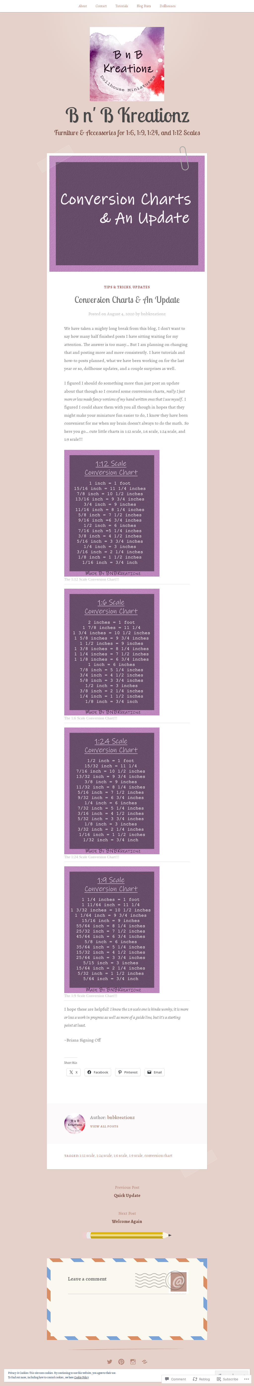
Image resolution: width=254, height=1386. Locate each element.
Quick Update (127, 1191)
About (83, 6)
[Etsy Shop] (145, 1360)
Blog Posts (144, 6)
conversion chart (158, 1155)
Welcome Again (127, 1217)
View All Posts (104, 1126)
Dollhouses (168, 6)
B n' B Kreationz (127, 114)
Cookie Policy (81, 1377)
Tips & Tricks (117, 287)
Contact (101, 6)
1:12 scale (87, 1155)
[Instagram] (133, 1360)
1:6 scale (120, 1155)
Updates (141, 287)
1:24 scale (104, 1155)
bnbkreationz (153, 314)
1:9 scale (136, 1155)
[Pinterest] (121, 1360)
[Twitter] (110, 1360)
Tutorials (121, 6)
